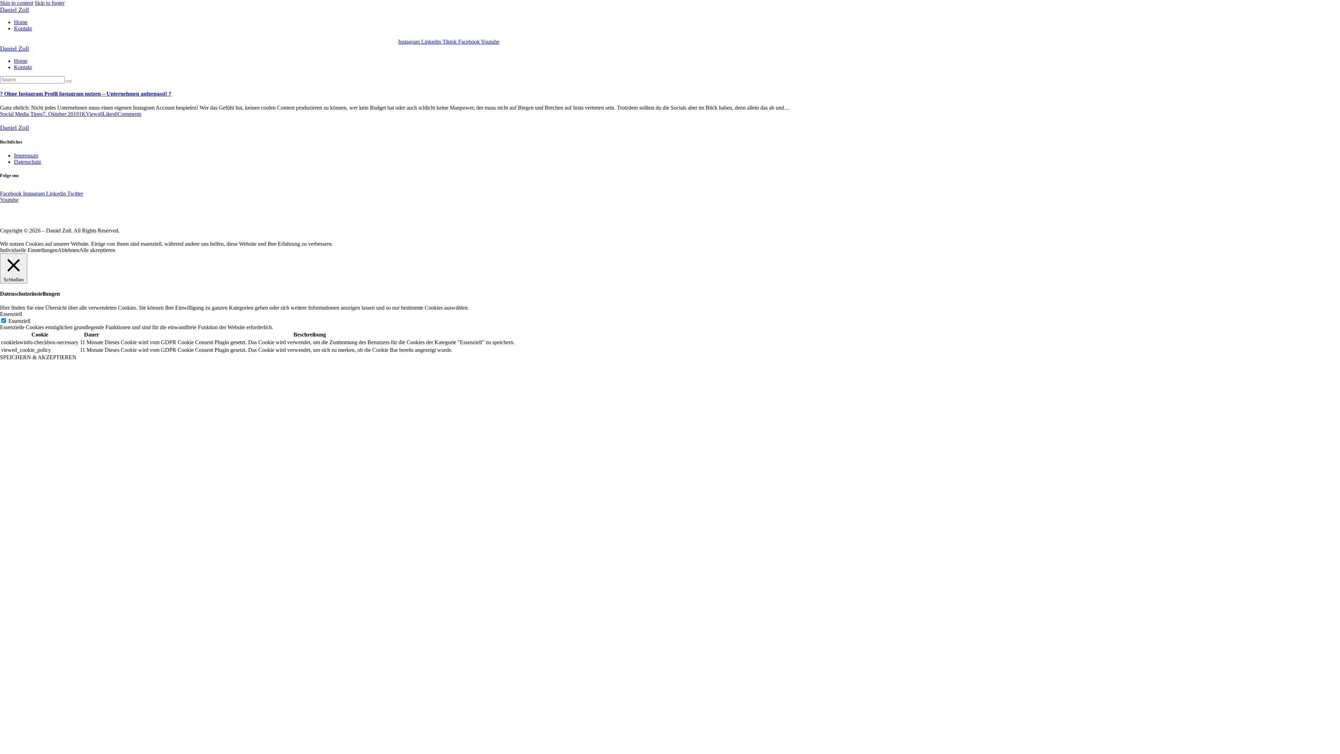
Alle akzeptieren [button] (97, 250)
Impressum (26, 155)
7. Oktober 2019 (61, 114)
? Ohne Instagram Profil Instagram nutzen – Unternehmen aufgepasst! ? (85, 94)
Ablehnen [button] (68, 250)
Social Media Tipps (21, 114)
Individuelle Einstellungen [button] (29, 250)
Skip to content (16, 3)
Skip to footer (50, 3)
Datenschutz (27, 162)
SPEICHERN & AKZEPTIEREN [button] (38, 357)
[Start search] (69, 81)
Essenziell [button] (11, 314)
